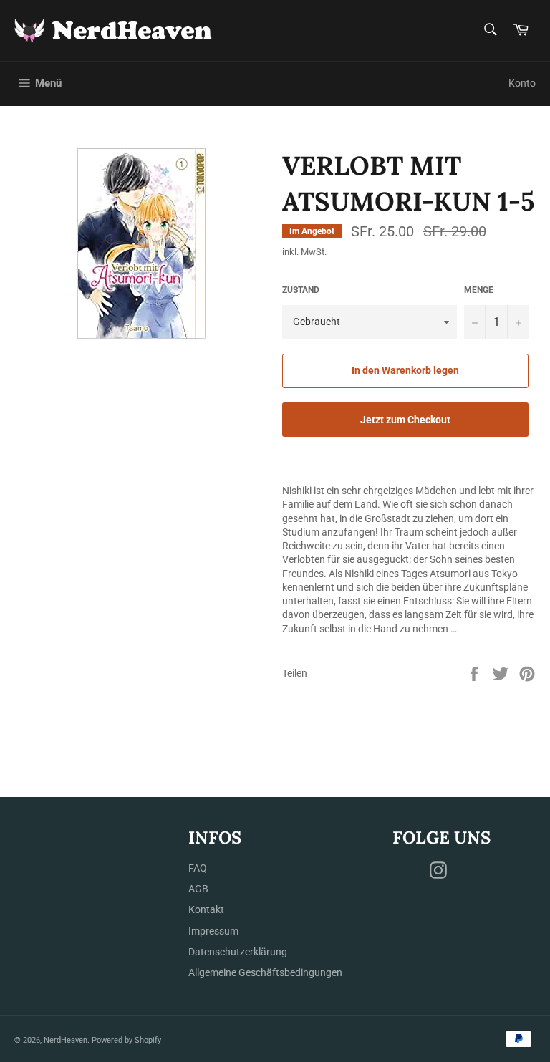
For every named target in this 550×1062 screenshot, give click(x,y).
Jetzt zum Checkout (405, 419)
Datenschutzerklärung (237, 951)
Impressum (213, 931)
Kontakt (206, 909)
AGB (198, 888)
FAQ (197, 868)
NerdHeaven (65, 1040)
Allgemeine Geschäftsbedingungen (265, 972)
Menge (478, 290)
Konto (522, 83)
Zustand (300, 290)
